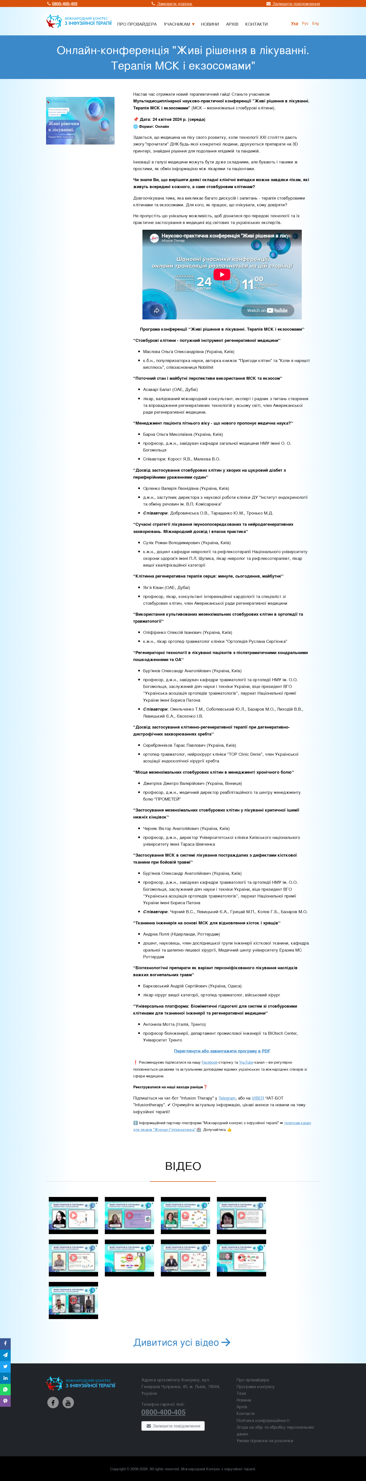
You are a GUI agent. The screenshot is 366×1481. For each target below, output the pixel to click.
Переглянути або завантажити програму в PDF (222, 1051)
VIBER (258, 1098)
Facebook (209, 1062)
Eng (315, 23)
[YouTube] (68, 1402)
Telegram (227, 1098)
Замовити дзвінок (174, 3)
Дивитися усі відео (176, 1341)
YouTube (246, 1062)
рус (305, 23)
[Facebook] (53, 1402)
